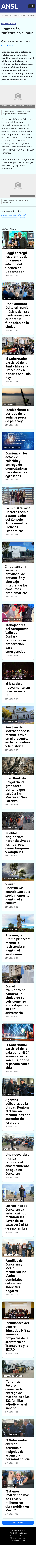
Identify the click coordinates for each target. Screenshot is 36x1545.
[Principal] (31, 6)
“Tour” (22, 216)
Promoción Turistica (10, 216)
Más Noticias (18, 1523)
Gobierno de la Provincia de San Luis (18, 1531)
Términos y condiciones (18, 1538)
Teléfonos (23, 1536)
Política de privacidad (18, 1540)
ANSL (9, 6)
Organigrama (14, 1536)
